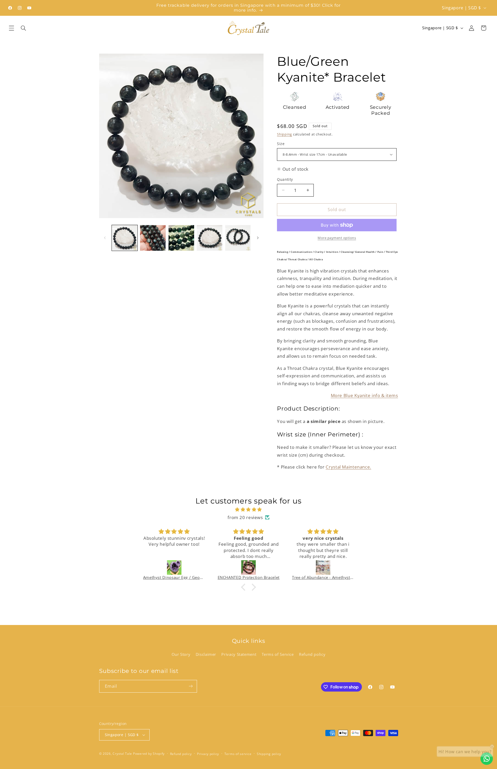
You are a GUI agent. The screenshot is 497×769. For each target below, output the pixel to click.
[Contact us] (486, 758)
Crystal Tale (122, 754)
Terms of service (238, 754)
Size (280, 143)
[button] (11, 28)
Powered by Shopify (149, 754)
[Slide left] (105, 237)
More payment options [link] (337, 238)
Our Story (181, 654)
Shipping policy (269, 754)
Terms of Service (278, 654)
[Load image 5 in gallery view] (238, 238)
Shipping (284, 134)
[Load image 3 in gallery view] (181, 238)
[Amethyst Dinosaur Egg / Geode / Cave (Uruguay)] (174, 567)
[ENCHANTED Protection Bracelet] (248, 567)
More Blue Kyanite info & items (364, 395)
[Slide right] (258, 237)
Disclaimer (206, 654)
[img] (248, 510)
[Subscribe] (190, 686)
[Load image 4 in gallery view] (209, 238)
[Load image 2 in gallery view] (153, 238)
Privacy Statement (238, 654)
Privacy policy (208, 754)
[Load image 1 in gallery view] (124, 238)
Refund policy (312, 654)
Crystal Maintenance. (348, 467)
